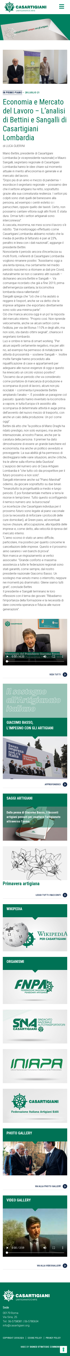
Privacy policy (53, 1338)
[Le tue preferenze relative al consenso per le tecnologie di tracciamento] (63, 1349)
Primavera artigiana (21, 883)
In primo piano (12, 92)
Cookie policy (35, 1338)
